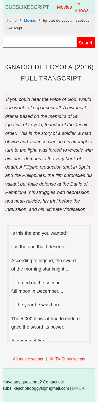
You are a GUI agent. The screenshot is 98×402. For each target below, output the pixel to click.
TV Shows (81, 7)
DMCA (78, 388)
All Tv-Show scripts (67, 359)
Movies (64, 7)
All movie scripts (28, 359)
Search (86, 42)
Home (12, 20)
